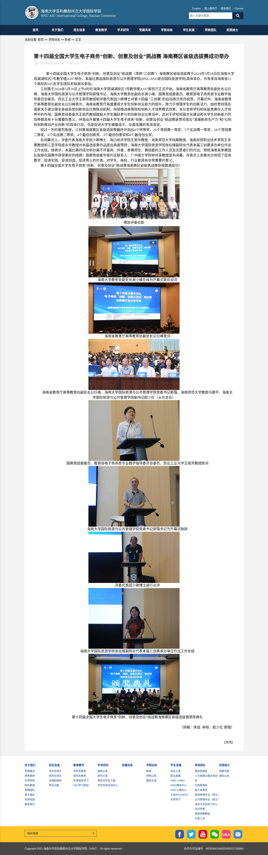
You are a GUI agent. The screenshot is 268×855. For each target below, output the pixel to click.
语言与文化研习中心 (206, 804)
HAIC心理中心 (178, 789)
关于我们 (57, 30)
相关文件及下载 (106, 780)
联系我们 (226, 8)
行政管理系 (201, 785)
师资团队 (210, 30)
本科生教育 (79, 771)
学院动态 (167, 30)
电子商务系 (201, 789)
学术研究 (123, 30)
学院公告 (151, 775)
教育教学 (101, 30)
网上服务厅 (210, 8)
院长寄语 (30, 785)
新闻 (68, 39)
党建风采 (145, 30)
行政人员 (200, 818)
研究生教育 (79, 775)
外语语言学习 (81, 780)
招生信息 (79, 30)
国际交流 (151, 780)
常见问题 (54, 785)
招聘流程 (224, 771)
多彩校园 (30, 799)
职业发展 (175, 775)
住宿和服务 (55, 780)
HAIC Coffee (177, 780)
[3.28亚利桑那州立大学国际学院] (73, 12)
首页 (35, 30)
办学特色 (30, 780)
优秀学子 (175, 799)
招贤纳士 (232, 30)
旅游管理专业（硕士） (207, 794)
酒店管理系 (201, 771)
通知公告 (103, 771)
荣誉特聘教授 (202, 813)
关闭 (228, 742)
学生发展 (189, 30)
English (196, 8)
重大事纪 (30, 794)
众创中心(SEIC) (179, 794)
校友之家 (175, 771)
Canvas (239, 8)
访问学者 (200, 808)
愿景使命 (30, 775)
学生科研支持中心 (108, 785)
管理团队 (30, 789)
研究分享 (103, 775)
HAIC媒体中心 (178, 785)
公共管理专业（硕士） (207, 799)
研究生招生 (55, 775)
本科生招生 (55, 771)
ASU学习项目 (81, 785)
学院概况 (30, 771)
